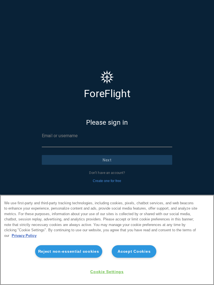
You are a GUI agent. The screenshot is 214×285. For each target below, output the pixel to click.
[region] (107, 240)
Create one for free (107, 181)
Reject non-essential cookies (68, 251)
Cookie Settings (107, 271)
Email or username (60, 135)
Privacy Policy (24, 236)
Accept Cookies (134, 251)
